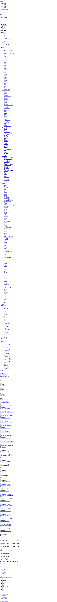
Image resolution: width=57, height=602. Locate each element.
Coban (4, 94)
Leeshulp (5, 176)
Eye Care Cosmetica (6, 274)
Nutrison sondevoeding (7, 180)
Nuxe (4, 286)
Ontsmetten (5, 52)
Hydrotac (5, 75)
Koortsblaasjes (6, 216)
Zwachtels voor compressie (7, 126)
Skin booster (6, 233)
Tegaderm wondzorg (7, 89)
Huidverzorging (4, 253)
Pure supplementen (6, 232)
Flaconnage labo (6, 136)
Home (3, 2)
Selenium (5, 234)
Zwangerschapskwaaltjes (7, 323)
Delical (5, 173)
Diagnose (5, 135)
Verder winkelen (2, 547)
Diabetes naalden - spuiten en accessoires (9, 46)
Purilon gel (5, 84)
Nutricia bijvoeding (6, 179)
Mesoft (5, 109)
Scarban (5, 86)
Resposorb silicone (6, 85)
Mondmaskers (5, 142)
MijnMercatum (4, 3)
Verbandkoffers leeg (6, 331)
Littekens (5, 219)
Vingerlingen (6, 153)
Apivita (5, 255)
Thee (5, 240)
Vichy (5, 297)
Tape (4, 117)
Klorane (5, 278)
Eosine (5, 202)
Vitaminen (5, 242)
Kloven (5, 215)
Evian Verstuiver (6, 272)
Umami (5, 296)
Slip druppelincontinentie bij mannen (8, 164)
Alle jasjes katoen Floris (7, 343)
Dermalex (5, 270)
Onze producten (4, 6)
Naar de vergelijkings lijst (8, 550)
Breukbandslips (6, 171)
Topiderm (5, 294)
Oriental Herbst (3, 395)
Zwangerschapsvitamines (7, 325)
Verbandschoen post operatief (8, 337)
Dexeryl (5, 269)
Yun (4, 302)
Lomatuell (5, 79)
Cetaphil (5, 264)
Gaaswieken (5, 101)
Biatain (5, 62)
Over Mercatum (4, 4)
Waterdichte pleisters (6, 124)
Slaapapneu (5, 235)
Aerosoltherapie (6, 169)
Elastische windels (6, 97)
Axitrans (5, 256)
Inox (4, 51)
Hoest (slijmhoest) (6, 207)
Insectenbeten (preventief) (7, 211)
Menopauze (5, 223)
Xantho (5, 301)
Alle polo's (5, 352)
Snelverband (6, 113)
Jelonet (5, 78)
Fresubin (5, 174)
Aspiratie (5, 128)
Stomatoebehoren (6, 163)
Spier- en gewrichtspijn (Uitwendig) (8, 237)
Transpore (5, 116)
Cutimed (5, 66)
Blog (2, 570)
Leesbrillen (5, 218)
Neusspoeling (5, 226)
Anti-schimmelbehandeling (7, 187)
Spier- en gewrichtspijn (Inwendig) (8, 236)
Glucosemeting (6, 137)
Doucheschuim (3, 385)
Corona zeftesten (6, 134)
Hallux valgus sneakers (7, 334)
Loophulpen (5, 175)
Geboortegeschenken (7, 313)
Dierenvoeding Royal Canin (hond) (8, 200)
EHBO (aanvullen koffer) (7, 329)
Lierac (4, 280)
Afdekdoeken (5, 129)
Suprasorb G (5, 88)
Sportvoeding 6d (6, 238)
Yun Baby (5, 322)
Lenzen (5, 217)
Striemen (5, 319)
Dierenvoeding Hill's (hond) (7, 199)
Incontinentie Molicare (7, 161)
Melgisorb (5, 80)
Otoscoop (5, 143)
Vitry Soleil (5, 299)
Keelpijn (5, 214)
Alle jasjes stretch (6, 347)
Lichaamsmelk (3, 390)
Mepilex (5, 83)
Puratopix (5, 290)
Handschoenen (4, 33)
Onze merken (4, 7)
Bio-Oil (5, 260)
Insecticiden (5, 213)
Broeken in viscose (6, 353)
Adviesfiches (3, 8)
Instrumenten (3, 49)
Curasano (5, 262)
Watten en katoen (6, 122)
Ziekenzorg (5, 155)
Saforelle (5, 293)
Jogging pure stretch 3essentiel (8, 356)
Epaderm (5, 273)
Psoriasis (5, 231)
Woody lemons (3, 397)
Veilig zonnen (4, 31)
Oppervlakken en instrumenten (8, 39)
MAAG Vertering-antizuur (7, 221)
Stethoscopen (5, 147)
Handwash (2, 389)
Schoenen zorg (6, 365)
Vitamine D (5, 247)
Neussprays (5, 225)
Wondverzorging (6, 249)
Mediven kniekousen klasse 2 (7, 178)
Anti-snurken (5, 188)
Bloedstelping (5, 131)
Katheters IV (3, 48)
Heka (4, 103)
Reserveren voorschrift (5, 9)
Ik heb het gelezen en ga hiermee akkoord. (8, 563)
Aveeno (5, 258)
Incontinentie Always (6, 160)
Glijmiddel (5, 204)
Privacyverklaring (4, 597)
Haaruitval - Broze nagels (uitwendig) (9, 205)
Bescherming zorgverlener (7, 130)
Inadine (5, 76)
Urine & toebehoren (7, 166)
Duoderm (5, 67)
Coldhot (5, 328)
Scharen (5, 54)
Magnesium (5, 222)
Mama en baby (4, 305)
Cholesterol (5, 195)
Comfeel (5, 64)
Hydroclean (5, 74)
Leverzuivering (6, 220)
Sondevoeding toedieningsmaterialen (8, 145)
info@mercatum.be (4, 17)
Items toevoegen (2, 373)
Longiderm (5, 282)
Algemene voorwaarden (5, 594)
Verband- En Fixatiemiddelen (6, 90)
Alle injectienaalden (6, 44)
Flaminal (5, 70)
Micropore (5, 111)
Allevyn (5, 56)
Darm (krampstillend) (6, 198)
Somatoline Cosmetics (7, 292)
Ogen (5, 228)
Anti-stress (5, 189)
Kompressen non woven (7, 108)
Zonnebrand (5, 252)
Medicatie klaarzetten (6, 140)
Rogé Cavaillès (6, 291)
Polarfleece (5, 364)
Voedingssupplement (6, 246)
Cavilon (5, 63)
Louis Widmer (5, 281)
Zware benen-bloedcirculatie (8, 251)
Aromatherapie (6, 190)
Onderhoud (5, 340)
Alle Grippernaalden (6, 45)
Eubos (4, 271)
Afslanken (5, 185)
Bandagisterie (5, 194)
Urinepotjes (5, 152)
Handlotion (2, 388)
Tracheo (5, 151)
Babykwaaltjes (6, 308)
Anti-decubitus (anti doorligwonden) (8, 170)
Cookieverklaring (4, 598)
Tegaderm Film (6, 118)
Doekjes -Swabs (6, 34)
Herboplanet (5, 209)
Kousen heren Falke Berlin (7, 361)
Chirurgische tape (6, 95)
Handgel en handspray (7, 37)
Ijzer (4, 210)
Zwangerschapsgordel (6, 326)
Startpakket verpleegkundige (7, 149)
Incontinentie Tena (6, 162)
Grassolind (5, 71)
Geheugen (5, 203)
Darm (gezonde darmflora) (7, 197)
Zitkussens (5, 182)
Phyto (5, 289)
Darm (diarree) (6, 196)
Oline (4, 288)
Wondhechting (6, 154)
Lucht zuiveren (6, 38)
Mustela (5, 316)
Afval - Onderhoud (4, 338)
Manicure (5, 139)
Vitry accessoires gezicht (7, 244)
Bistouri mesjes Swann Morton (8, 50)
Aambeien (5, 184)
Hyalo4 (5, 72)
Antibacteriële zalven (6, 57)
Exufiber (5, 69)
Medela (5, 317)
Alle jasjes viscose (6, 346)
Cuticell (5, 65)
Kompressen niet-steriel (7, 106)
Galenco (5, 276)
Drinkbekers (6, 172)
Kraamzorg (5, 314)
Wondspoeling (5, 41)
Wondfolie (5, 123)
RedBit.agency (6, 601)
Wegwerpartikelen (6, 168)
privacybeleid (5, 563)
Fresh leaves (2, 394)
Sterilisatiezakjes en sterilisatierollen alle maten (10, 53)
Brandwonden (5, 193)
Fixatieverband (6, 99)
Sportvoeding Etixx (6, 239)
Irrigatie (5, 138)
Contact (3, 28)
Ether (5, 36)
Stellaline (5, 114)
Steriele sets (3, 47)
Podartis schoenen (6, 335)
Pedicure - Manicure (4, 156)
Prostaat (5, 230)
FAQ (2, 5)
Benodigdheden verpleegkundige (8, 133)
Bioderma (5, 259)
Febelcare (5, 98)
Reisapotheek (4, 32)
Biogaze (5, 61)
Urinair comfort (6, 241)
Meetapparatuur (6, 141)
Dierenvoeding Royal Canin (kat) (8, 201)
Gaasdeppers (6, 100)
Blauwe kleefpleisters (7, 91)
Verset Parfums (6, 298)
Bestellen (1, 370)
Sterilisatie (5, 150)
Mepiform (5, 81)
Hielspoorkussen (6, 208)
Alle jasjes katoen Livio (7, 344)
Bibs (4, 310)
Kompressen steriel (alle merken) (8, 105)
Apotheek (3, 183)
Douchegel (2, 384)
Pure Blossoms (3, 396)
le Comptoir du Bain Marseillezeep (8, 283)
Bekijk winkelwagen (7, 547)
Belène (5, 261)
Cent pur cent (5, 266)
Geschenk (2, 386)
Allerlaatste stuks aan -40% (7, 257)
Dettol (4, 35)
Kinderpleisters (6, 107)
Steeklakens (5, 148)
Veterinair (5, 245)
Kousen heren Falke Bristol (7, 358)
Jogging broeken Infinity (7, 355)
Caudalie (5, 265)
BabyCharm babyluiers (7, 307)
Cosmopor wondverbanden (7, 96)
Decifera (5, 68)
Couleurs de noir (6, 263)
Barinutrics (5, 192)
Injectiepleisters (6, 104)
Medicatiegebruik (6, 177)
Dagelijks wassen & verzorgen (8, 159)
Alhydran (5, 59)
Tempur (5, 181)
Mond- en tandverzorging (5, 304)
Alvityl (5, 191)
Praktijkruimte (6, 144)
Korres (4, 279)
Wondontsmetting (6, 40)
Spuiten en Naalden (4, 42)
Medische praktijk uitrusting (5, 127)
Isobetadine (5, 77)
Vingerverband (6, 121)
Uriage (5, 295)
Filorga (5, 275)
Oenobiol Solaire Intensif (7, 287)
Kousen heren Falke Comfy (7, 359)
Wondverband (5, 125)
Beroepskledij (4, 341)
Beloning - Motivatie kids (7, 132)
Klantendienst (4, 595)
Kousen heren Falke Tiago (7, 362)
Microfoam (5, 110)
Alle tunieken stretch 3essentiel (8, 349)
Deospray (2, 383)
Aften (4, 186)
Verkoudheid (5, 243)
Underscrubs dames (7, 367)
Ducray (5, 267)
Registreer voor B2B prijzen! (8, 375)
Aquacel (5, 58)
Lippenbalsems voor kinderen (7, 284)
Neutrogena (5, 285)
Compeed (5, 93)
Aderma (5, 254)
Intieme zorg (5, 212)
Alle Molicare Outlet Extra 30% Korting (9, 157)
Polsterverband (6, 112)
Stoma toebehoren (6, 146)
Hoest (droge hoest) (6, 206)
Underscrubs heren (6, 368)
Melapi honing (6, 224)
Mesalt (4, 82)
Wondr (5, 300)
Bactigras (5, 60)
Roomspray (2, 391)
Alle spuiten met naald (7, 43)
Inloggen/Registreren (5, 12)
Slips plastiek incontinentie (7, 165)
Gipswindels (5, 102)
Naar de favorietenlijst (3, 553)
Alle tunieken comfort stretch (7, 350)
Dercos (5, 268)
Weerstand (5, 250)
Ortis (4, 229)
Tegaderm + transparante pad (7, 120)
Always (5, 158)
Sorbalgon (5, 87)
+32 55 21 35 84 (5, 16)
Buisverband (5, 92)
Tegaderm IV (5, 119)
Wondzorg (3, 55)
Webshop (1, 376)
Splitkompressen (6, 115)
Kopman (5, 277)
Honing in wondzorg (6, 73)
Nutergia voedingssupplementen (8, 227)
